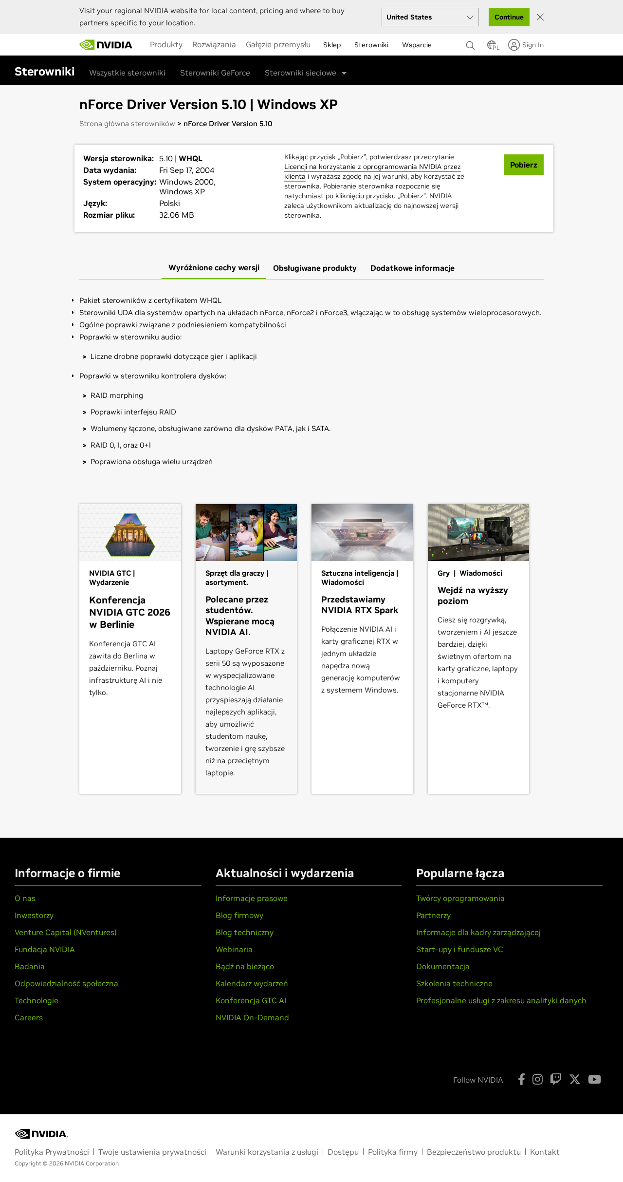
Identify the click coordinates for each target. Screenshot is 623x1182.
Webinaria (234, 949)
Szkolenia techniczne (454, 983)
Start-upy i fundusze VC (459, 949)
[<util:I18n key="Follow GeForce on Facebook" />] (521, 1079)
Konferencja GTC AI (251, 1000)
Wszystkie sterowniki (127, 72)
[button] (491, 48)
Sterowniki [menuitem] (371, 44)
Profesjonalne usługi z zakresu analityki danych (501, 1000)
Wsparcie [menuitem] (417, 44)
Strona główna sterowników (127, 123)
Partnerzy (433, 915)
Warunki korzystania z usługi (267, 1152)
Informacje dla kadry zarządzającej (478, 932)
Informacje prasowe (252, 898)
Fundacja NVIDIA (45, 949)
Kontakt (545, 1152)
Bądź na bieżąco (245, 966)
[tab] (214, 268)
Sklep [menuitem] (332, 44)
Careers (29, 1017)
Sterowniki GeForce (215, 72)
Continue (509, 17)
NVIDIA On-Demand (252, 1017)
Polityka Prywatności (52, 1152)
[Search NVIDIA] (471, 43)
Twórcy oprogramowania (460, 898)
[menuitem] (166, 44)
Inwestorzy (34, 915)
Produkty (166, 44)
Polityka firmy (393, 1152)
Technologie (36, 1000)
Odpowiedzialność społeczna (66, 983)
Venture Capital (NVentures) (66, 932)
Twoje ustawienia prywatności (152, 1152)
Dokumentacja (443, 966)
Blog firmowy (239, 915)
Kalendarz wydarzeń (252, 983)
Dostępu (343, 1152)
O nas (25, 898)
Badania (30, 966)
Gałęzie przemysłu (278, 44)
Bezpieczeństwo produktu (474, 1152)
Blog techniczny (245, 932)
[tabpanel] (311, 384)
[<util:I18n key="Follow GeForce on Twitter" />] (575, 1079)
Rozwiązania (214, 44)
